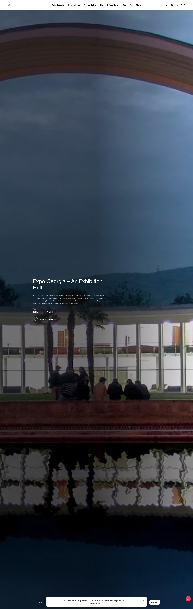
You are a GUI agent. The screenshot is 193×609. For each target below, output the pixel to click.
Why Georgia (58, 5)
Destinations (74, 5)
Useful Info (127, 5)
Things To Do (90, 5)
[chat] (188, 598)
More (138, 5)
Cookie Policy (94, 603)
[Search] (166, 5)
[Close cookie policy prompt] (143, 600)
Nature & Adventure (109, 5)
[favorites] (177, 5)
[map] (172, 5)
